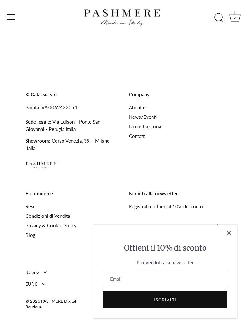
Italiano (32, 272)
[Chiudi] (229, 233)
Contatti (137, 136)
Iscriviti (165, 299)
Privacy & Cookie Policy (51, 225)
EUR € (31, 284)
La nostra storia (145, 126)
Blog (30, 235)
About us (138, 107)
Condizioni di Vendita (48, 216)
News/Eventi (143, 117)
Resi (30, 206)
